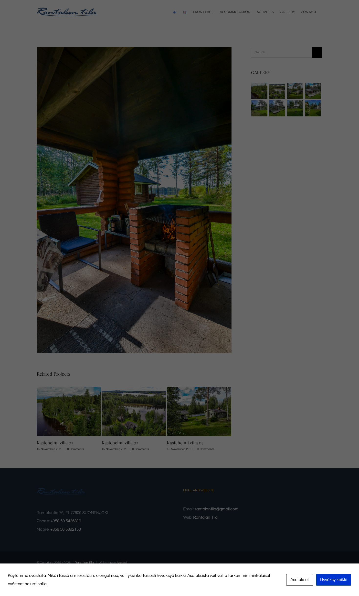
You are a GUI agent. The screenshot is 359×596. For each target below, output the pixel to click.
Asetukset (299, 580)
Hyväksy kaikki (333, 580)
